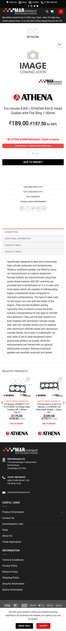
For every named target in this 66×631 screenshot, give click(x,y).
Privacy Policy (9, 565)
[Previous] (2, 409)
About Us (7, 535)
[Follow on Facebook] (28, 6)
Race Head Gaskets (37, 201)
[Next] (63, 409)
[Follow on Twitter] (34, 6)
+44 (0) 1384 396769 (16, 477)
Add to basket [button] (16, 424)
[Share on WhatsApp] (21, 208)
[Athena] (16, 433)
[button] (47, 11)
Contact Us (8, 518)
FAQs (5, 529)
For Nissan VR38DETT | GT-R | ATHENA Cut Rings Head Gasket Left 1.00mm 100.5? (17, 408)
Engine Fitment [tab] (13, 245)
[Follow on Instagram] (31, 6)
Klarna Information (12, 589)
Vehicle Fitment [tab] (13, 251)
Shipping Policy (10, 577)
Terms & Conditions (12, 559)
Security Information (13, 583)
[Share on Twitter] (33, 208)
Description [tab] (11, 232)
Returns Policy (10, 571)
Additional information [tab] (18, 238)
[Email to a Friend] (38, 208)
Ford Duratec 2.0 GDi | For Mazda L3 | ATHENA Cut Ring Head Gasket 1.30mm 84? (49, 408)
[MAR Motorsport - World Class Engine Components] (23, 11)
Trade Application (11, 541)
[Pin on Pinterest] (44, 208)
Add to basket (33, 162)
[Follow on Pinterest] (37, 6)
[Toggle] (62, 512)
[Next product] (30, 31)
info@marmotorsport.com (18, 492)
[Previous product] (36, 31)
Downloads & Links (12, 523)
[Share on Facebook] (27, 208)
